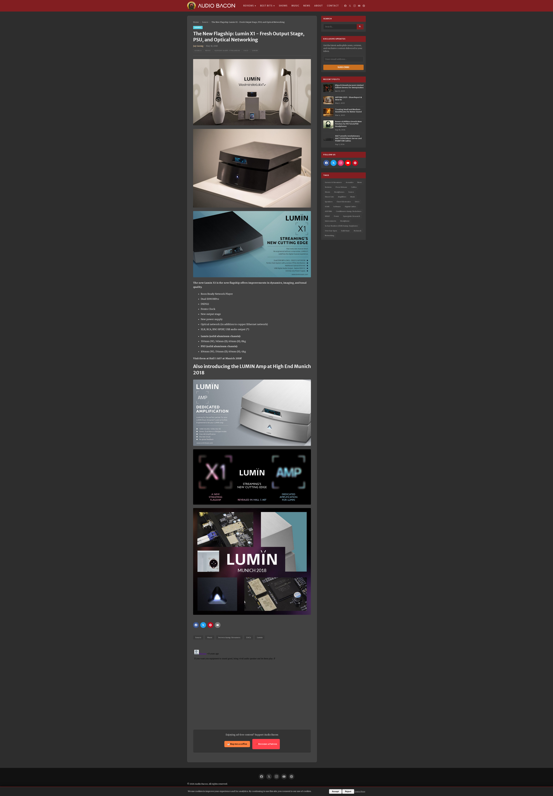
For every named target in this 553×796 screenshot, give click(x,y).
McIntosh (357, 231)
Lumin (255, 51)
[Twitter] (350, 6)
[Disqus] (252, 685)
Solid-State (345, 231)
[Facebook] (345, 6)
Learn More (360, 791)
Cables (354, 187)
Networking (329, 236)
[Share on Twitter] (203, 625)
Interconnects (330, 221)
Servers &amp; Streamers (227, 51)
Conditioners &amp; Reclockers (348, 211)
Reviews (249, 5)
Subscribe (344, 67)
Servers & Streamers (333, 182)
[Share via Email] (217, 625)
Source (205, 22)
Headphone (345, 221)
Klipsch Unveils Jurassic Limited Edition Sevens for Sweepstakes (349, 86)
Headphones (339, 192)
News (306, 5)
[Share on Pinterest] (210, 625)
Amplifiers (342, 197)
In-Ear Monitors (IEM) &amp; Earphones (341, 226)
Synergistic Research (351, 216)
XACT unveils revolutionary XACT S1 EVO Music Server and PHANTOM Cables (348, 138)
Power (336, 216)
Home (196, 22)
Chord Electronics (344, 202)
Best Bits (267, 5)
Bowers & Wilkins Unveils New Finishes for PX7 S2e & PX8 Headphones (348, 123)
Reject (348, 791)
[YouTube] (359, 6)
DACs (246, 51)
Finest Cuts (329, 197)
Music (295, 5)
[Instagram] (355, 6)
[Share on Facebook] (196, 625)
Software (337, 207)
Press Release (341, 187)
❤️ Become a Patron (266, 744)
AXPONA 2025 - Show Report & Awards (348, 98)
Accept (335, 791)
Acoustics (349, 182)
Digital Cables (350, 207)
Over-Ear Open (331, 231)
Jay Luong (198, 46)
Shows (283, 5)
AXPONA (328, 211)
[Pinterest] (364, 6)
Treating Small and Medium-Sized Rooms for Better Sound (348, 110)
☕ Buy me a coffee (237, 744)
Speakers (329, 202)
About (318, 5)
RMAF (327, 216)
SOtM (327, 207)
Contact (333, 5)
